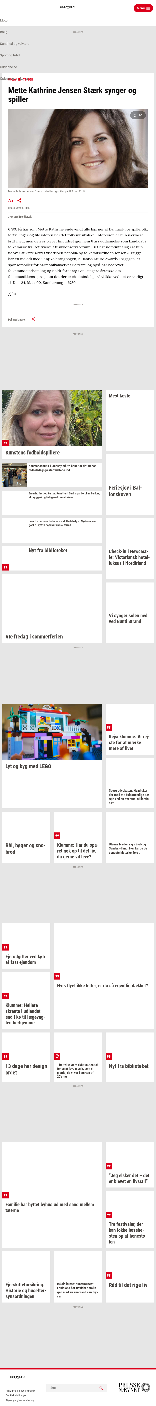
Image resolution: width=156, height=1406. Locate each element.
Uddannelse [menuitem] (8, 67)
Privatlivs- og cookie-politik (20, 1390)
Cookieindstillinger (16, 1395)
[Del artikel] (19, 200)
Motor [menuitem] (4, 20)
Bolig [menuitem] (3, 32)
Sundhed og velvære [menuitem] (14, 44)
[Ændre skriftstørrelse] (10, 200)
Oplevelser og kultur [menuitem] (14, 79)
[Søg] (101, 1388)
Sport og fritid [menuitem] (10, 55)
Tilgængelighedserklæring (20, 1400)
